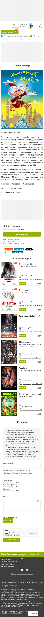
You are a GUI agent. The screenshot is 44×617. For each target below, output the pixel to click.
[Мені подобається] (38, 283)
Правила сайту (23, 611)
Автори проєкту (28, 574)
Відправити (12, 540)
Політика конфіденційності (9, 611)
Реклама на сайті (6, 559)
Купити (21, 283)
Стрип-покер (24, 290)
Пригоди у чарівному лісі (30, 394)
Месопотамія (25, 342)
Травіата (23, 368)
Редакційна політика (15, 613)
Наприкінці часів (26, 264)
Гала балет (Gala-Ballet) (29, 316)
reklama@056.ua (36, 582)
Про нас (13, 574)
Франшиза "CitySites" (8, 564)
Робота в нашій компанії (9, 562)
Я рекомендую (23, 234)
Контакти (20, 574)
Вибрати (9, 520)
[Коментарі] (40, 283)
